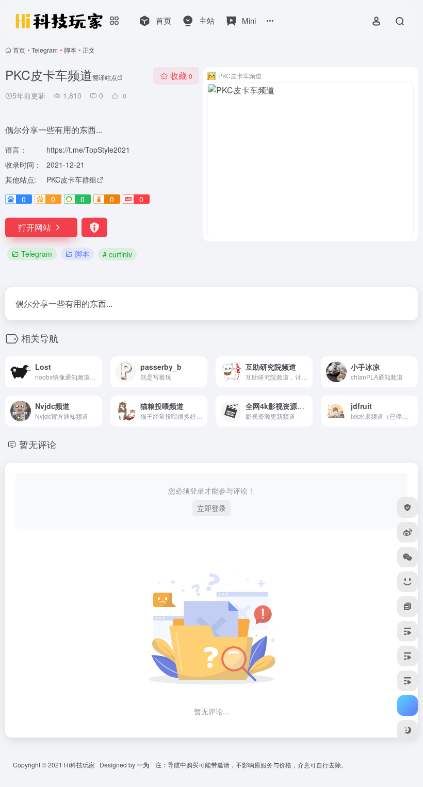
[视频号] (407, 631)
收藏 (181, 75)
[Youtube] (407, 680)
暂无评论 (37, 444)
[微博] (407, 532)
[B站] (407, 581)
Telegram (44, 49)
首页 (19, 49)
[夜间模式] (407, 730)
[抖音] (407, 656)
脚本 (70, 49)
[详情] (412, 411)
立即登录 (211, 508)
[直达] (96, 372)
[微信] (407, 557)
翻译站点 (104, 77)
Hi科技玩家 (79, 764)
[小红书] (407, 606)
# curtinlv (117, 254)
